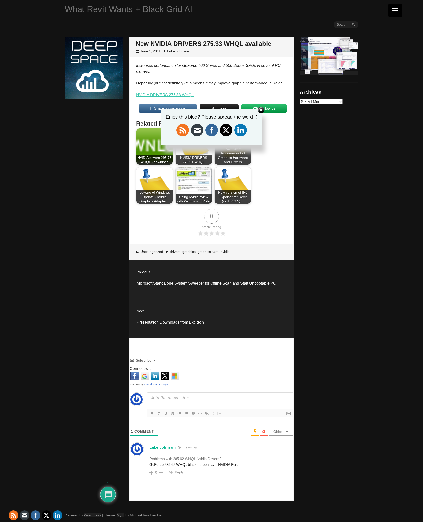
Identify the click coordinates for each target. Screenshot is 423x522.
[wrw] (329, 73)
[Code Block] (200, 413)
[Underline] (165, 413)
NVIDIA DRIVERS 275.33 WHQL (165, 95)
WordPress (92, 515)
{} (213, 413)
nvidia (225, 252)
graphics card (208, 252)
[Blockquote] (193, 413)
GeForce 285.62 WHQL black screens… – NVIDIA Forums (196, 465)
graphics (189, 252)
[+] (220, 413)
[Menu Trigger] (395, 10)
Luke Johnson (178, 51)
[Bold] (152, 413)
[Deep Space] (94, 97)
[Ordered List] (179, 413)
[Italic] (158, 413)
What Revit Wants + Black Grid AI (128, 9)
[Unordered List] (186, 413)
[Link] (206, 413)
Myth (120, 515)
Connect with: (141, 369)
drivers (175, 252)
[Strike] (172, 413)
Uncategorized (152, 252)
